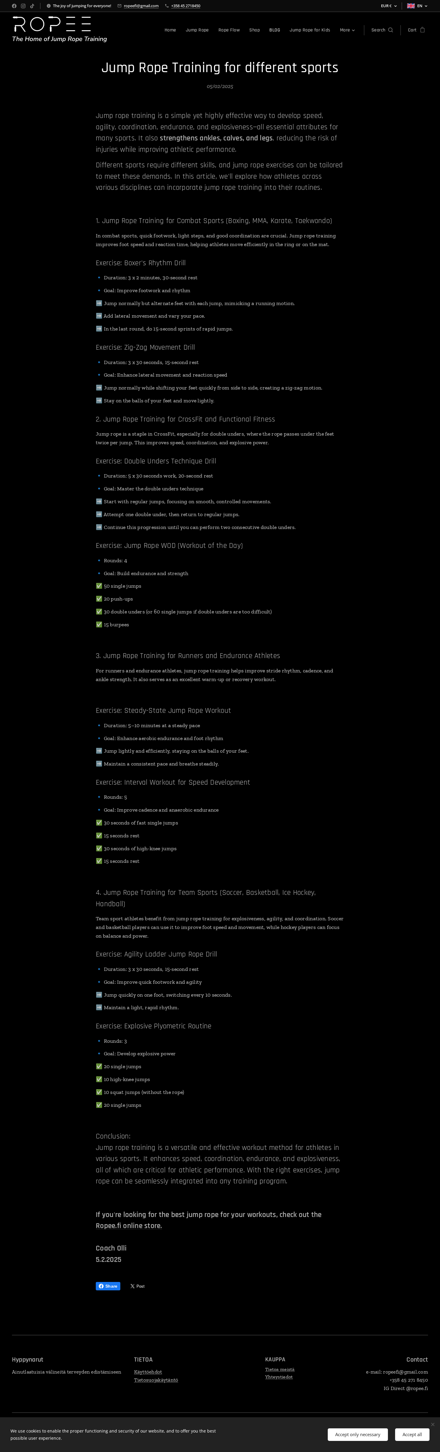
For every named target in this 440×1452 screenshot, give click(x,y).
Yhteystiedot (279, 1377)
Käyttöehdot (148, 1372)
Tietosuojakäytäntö (156, 1380)
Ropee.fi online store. (129, 1226)
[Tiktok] (32, 6)
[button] (382, 30)
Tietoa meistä (280, 1369)
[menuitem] (172, 30)
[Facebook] (14, 6)
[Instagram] (23, 6)
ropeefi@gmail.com (141, 5)
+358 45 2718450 (185, 5)
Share (111, 1286)
